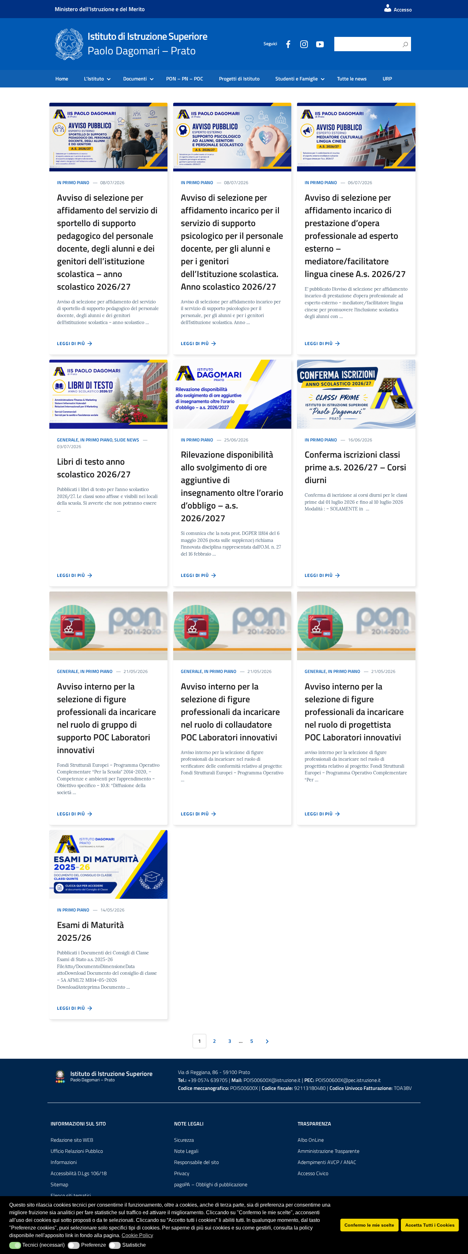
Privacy (181, 1173)
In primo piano (73, 182)
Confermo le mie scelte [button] (369, 1225)
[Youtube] (320, 43)
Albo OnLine (311, 1140)
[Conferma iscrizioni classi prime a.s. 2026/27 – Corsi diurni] (356, 393)
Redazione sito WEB (72, 1140)
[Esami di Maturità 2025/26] (108, 863)
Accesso (402, 9)
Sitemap (59, 1184)
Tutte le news (352, 78)
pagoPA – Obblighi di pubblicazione (210, 1184)
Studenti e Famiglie (296, 78)
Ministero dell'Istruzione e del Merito (100, 9)
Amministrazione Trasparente (328, 1151)
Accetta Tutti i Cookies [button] (430, 1225)
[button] (15, 1245)
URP (387, 78)
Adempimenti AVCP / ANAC (327, 1162)
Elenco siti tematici (71, 1195)
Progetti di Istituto (239, 78)
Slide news (126, 439)
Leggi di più (72, 343)
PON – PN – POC (184, 78)
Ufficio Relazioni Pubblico (77, 1151)
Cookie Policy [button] (137, 1235)
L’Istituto (94, 78)
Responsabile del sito (196, 1162)
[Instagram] (304, 43)
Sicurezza (184, 1140)
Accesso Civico (313, 1173)
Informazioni (64, 1162)
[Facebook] (288, 43)
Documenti (135, 78)
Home (61, 78)
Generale (67, 439)
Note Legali (186, 1151)
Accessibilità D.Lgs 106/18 (79, 1173)
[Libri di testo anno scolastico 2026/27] (108, 393)
